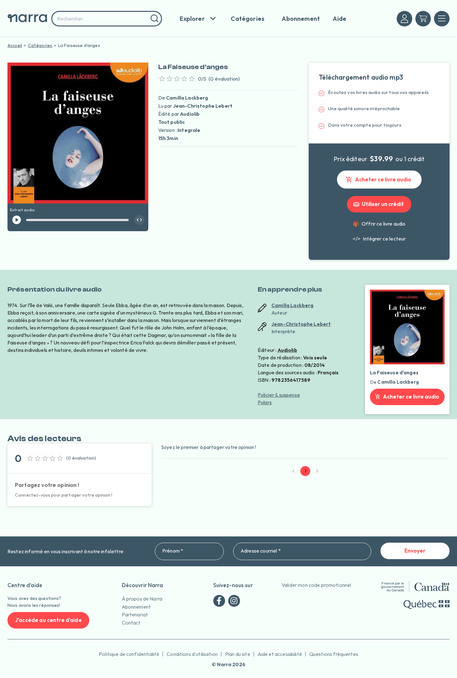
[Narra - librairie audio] (27, 18)
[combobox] (106, 19)
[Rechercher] (153, 19)
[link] (379, 238)
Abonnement (136, 607)
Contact (131, 623)
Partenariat (135, 614)
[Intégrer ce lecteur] (139, 220)
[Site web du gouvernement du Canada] (415, 586)
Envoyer (415, 550)
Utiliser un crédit (383, 204)
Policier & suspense (279, 395)
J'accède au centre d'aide (48, 620)
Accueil (14, 45)
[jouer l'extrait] (16, 220)
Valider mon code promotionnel (316, 585)
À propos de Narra (142, 599)
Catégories (40, 45)
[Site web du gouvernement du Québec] (427, 604)
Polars (265, 402)
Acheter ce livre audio (383, 179)
